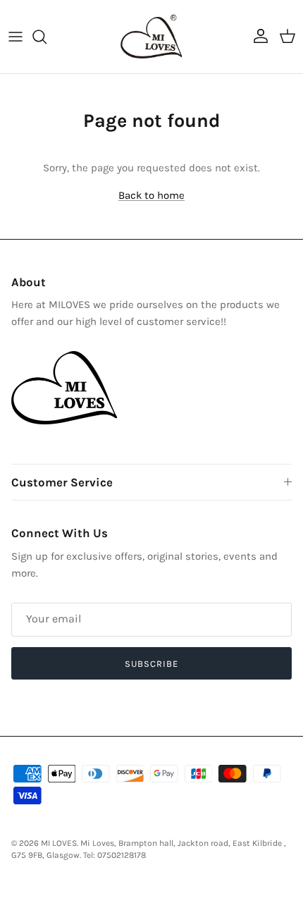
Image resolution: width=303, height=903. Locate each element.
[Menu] (15, 36)
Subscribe (151, 663)
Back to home (151, 195)
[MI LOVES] (151, 36)
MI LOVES (59, 843)
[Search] (46, 36)
